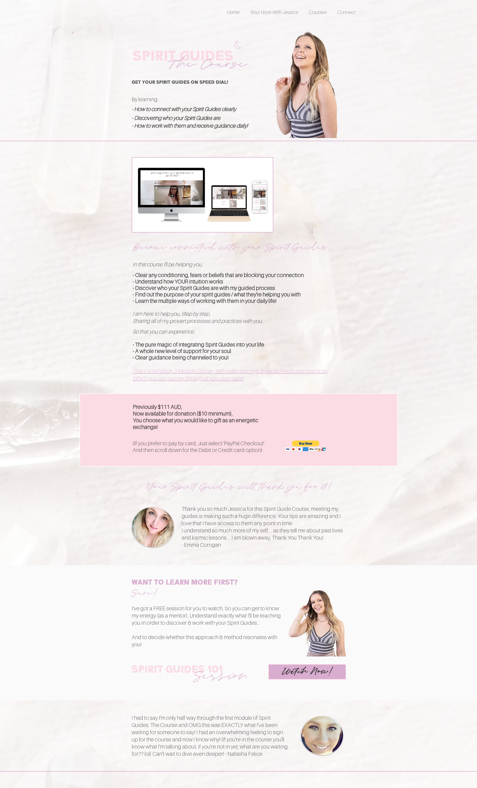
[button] (274, 12)
